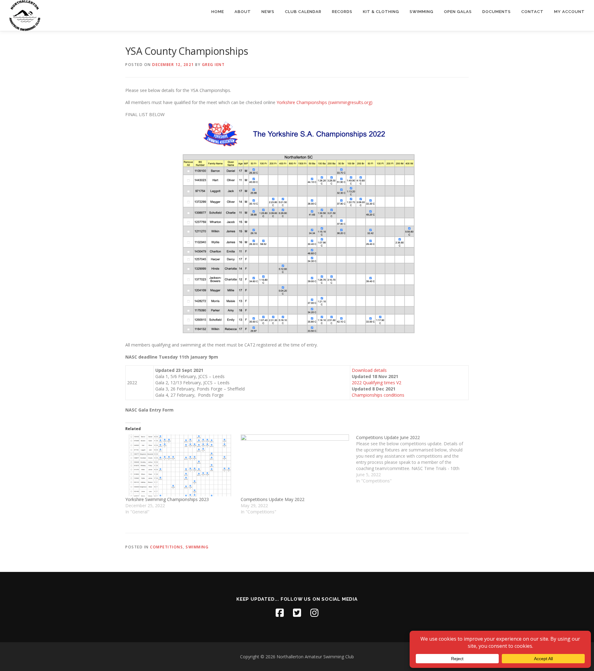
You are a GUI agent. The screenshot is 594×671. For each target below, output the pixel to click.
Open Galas (458, 11)
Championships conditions (378, 395)
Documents (496, 11)
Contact (532, 11)
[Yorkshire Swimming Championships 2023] (180, 465)
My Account (569, 11)
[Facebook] (279, 612)
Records (342, 11)
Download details (369, 370)
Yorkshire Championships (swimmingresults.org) (324, 102)
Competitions (166, 547)
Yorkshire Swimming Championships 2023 (167, 499)
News (267, 11)
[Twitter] (297, 612)
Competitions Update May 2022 (272, 499)
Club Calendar (303, 11)
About (243, 11)
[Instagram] (314, 612)
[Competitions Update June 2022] (413, 459)
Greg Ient (213, 64)
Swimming (421, 11)
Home (217, 11)
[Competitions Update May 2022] (295, 465)
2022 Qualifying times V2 (376, 383)
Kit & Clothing (381, 11)
